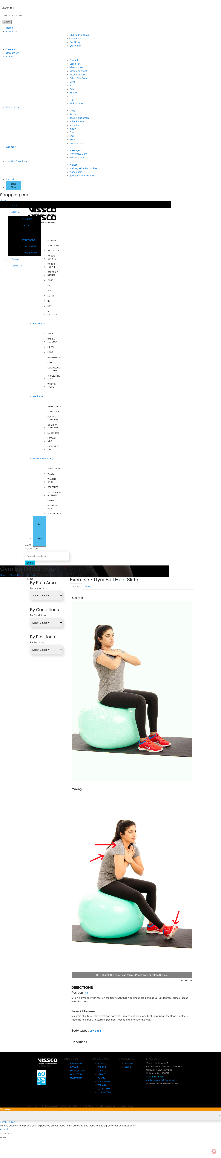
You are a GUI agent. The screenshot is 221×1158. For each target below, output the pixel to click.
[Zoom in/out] (10, 1133)
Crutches (53, 487)
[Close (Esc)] (1, 1133)
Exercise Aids (52, 440)
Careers (10, 49)
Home (9, 27)
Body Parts (12, 106)
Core (72, 81)
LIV (49, 300)
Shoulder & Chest (54, 377)
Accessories (54, 513)
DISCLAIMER (103, 1081)
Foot (72, 132)
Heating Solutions (53, 418)
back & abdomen (79, 117)
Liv (71, 96)
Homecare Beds (53, 507)
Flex (71, 99)
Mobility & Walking (43, 458)
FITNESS (129, 1063)
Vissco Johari (77, 74)
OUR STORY (31, 246)
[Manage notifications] (214, 1151)
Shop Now (13, 185)
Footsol (73, 60)
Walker (51, 473)
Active (73, 92)
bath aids (11, 179)
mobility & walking (16, 161)
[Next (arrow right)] (4, 1137)
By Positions (37, 642)
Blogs (101, 1063)
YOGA (128, 1067)
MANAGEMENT (29, 239)
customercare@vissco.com (161, 1080)
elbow (72, 128)
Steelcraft (75, 63)
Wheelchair (54, 468)
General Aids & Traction (54, 494)
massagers (75, 150)
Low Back (95, 1031)
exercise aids (76, 143)
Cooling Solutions (53, 426)
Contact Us (12, 52)
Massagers (54, 433)
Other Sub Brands (79, 78)
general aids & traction (82, 175)
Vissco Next (76, 67)
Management (75, 38)
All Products (76, 103)
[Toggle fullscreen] (7, 1133)
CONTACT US (104, 1092)
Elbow (51, 347)
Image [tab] (75, 586)
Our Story (74, 42)
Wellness (38, 396)
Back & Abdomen (52, 340)
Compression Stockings (55, 369)
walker (73, 164)
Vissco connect (78, 70)
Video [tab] (87, 586)
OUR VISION (31, 252)
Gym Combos (54, 406)
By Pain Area (37, 588)
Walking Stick (52, 480)
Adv (71, 88)
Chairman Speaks (79, 34)
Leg (71, 135)
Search (6, 22)
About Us (11, 31)
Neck (72, 139)
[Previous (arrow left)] (1, 1137)
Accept (4, 1129)
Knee (72, 110)
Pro (71, 85)
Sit (86, 993)
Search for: (8, 7)
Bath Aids (53, 500)
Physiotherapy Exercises (23, 575)
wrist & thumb (77, 121)
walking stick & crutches (83, 168)
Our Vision (75, 45)
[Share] (4, 1133)
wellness (11, 146)
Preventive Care (53, 448)
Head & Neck (54, 357)
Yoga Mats (53, 411)
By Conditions (38, 615)
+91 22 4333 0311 (155, 1076)
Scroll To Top (7, 1121)
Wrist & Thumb (52, 385)
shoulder (74, 125)
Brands (10, 56)
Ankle (72, 114)
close (3, 200)
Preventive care (78, 153)
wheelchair (75, 171)
